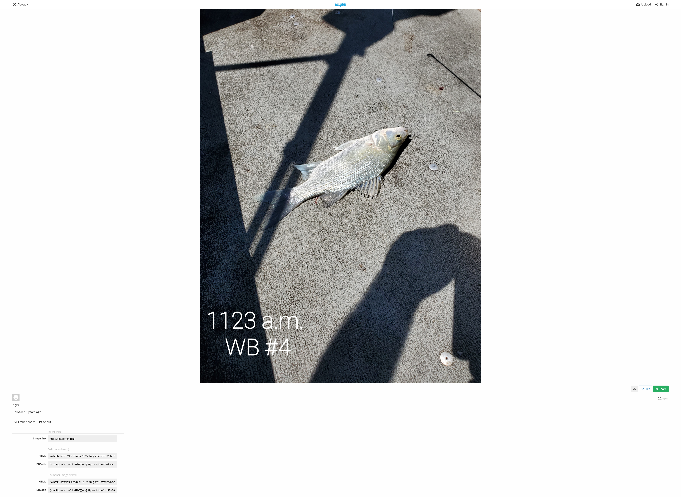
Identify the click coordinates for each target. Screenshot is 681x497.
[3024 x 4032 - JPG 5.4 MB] (634, 389)
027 (15, 405)
